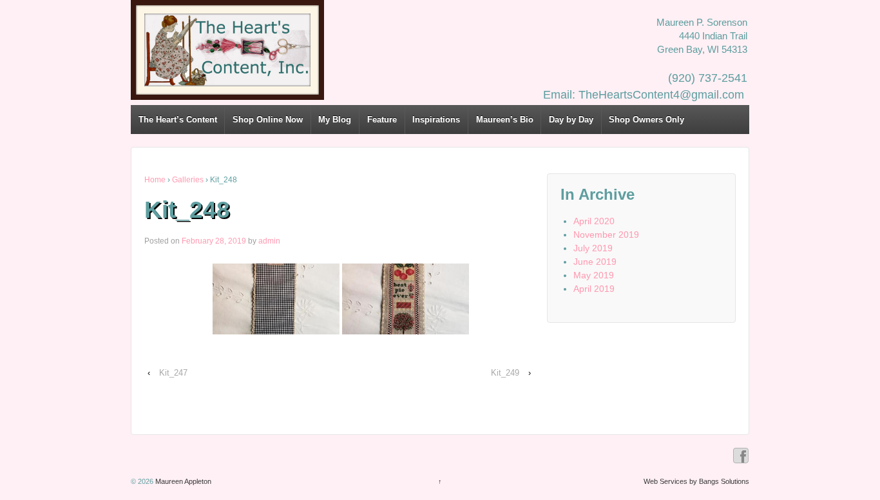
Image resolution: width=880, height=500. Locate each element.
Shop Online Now (268, 119)
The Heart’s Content (178, 119)
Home (155, 179)
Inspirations (436, 119)
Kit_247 (173, 373)
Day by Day (571, 119)
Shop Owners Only (646, 119)
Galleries (188, 179)
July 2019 (593, 248)
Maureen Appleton (182, 481)
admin (269, 240)
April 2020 (594, 221)
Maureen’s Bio (504, 119)
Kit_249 (505, 373)
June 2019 (595, 261)
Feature (382, 119)
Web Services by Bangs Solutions (696, 481)
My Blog (334, 119)
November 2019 (606, 234)
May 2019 (593, 275)
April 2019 (594, 289)
